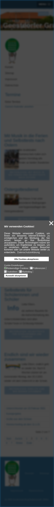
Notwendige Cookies (17, 268)
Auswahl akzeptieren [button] (16, 275)
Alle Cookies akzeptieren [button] (26, 259)
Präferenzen (39, 268)
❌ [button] (51, 223)
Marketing (27, 272)
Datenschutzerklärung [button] (28, 252)
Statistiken (12, 272)
